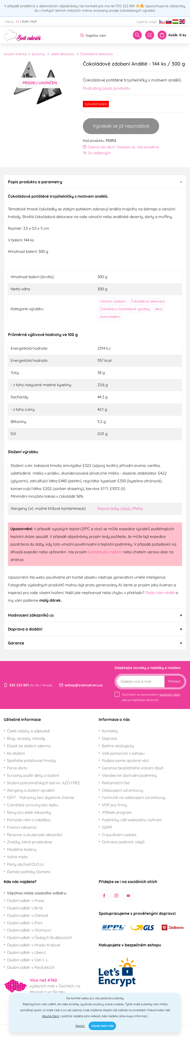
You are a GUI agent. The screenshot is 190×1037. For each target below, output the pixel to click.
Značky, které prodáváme (29, 841)
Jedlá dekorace (62, 54)
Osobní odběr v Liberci (26, 952)
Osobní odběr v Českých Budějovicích (39, 937)
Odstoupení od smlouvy (122, 790)
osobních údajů (170, 694)
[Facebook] (104, 895)
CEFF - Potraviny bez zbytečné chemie (40, 797)
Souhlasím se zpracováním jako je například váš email (151, 697)
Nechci (80, 1026)
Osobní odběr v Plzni (24, 922)
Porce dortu (17, 767)
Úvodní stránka (15, 54)
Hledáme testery (21, 849)
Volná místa (17, 856)
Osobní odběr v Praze (25, 900)
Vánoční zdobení (113, 301)
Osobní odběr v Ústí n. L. (27, 959)
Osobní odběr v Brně (25, 907)
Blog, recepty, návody (26, 738)
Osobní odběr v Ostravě (27, 915)
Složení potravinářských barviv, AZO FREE (43, 782)
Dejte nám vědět (160, 592)
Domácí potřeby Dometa (28, 871)
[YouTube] (128, 895)
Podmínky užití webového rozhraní (132, 819)
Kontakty (110, 730)
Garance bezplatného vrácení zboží (132, 767)
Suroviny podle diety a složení (33, 775)
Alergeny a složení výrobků (31, 790)
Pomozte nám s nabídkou (29, 819)
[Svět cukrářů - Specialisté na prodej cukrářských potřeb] (22, 34)
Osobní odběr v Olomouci (29, 929)
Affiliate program (117, 812)
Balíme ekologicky (118, 745)
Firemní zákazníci (22, 827)
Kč (17, 21)
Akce (159, 309)
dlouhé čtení (50, 1016)
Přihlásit (174, 681)
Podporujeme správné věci (125, 760)
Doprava (109, 738)
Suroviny (38, 54)
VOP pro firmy (114, 804)
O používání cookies (119, 834)
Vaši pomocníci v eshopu (123, 753)
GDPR (107, 827)
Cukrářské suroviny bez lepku (32, 804)
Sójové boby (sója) (113, 508)
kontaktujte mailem (105, 551)
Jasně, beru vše (102, 1026)
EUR (25, 21)
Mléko (137, 508)
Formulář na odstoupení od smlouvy (133, 797)
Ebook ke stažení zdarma (28, 745)
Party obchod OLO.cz (25, 864)
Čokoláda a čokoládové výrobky (125, 309)
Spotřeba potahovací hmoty (31, 760)
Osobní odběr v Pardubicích (31, 967)
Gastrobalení (110, 316)
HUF (34, 21)
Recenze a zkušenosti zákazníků (34, 834)
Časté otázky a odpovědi (28, 730)
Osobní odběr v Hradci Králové (33, 944)
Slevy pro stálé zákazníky (29, 812)
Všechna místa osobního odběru (36, 892)
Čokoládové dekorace (96, 54)
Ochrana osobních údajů (123, 841)
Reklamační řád (115, 782)
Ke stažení (16, 753)
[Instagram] (116, 895)
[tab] (95, 181)
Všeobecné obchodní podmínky (129, 775)
